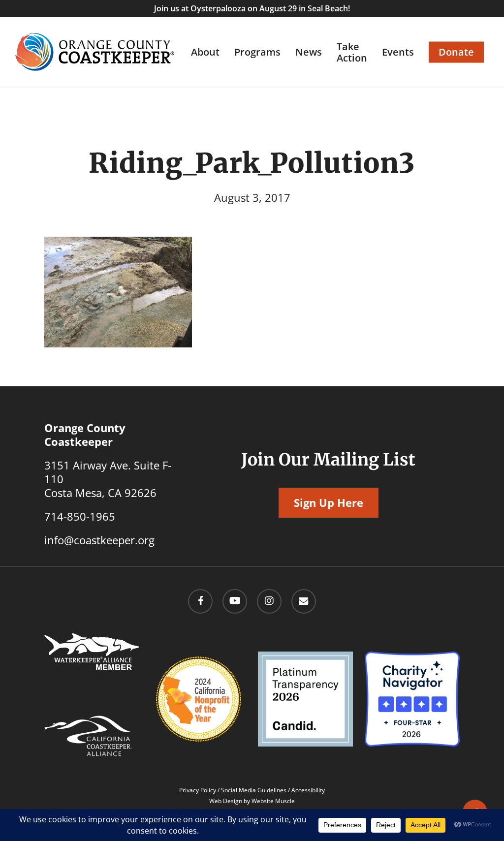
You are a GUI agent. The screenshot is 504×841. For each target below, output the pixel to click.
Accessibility (308, 790)
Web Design (225, 801)
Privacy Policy (197, 790)
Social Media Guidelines (253, 790)
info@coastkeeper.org (99, 539)
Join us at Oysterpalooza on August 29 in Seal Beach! (252, 8)
